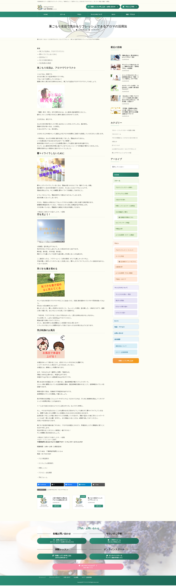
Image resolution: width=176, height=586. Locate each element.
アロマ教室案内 (44, 458)
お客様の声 (119, 267)
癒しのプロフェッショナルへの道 (121, 153)
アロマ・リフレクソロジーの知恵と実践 (123, 130)
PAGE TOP (170, 566)
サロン (116, 243)
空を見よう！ (43, 57)
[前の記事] (44, 503)
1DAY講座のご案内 (121, 212)
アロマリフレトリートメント (124, 250)
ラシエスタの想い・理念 (123, 294)
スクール (117, 181)
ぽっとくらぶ (116, 145)
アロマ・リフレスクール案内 (46, 439)
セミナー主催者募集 (122, 352)
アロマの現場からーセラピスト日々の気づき (125, 138)
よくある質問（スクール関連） (125, 235)
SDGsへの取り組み (121, 306)
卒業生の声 (119, 229)
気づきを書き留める (46, 60)
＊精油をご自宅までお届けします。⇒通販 (51, 212)
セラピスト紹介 (120, 313)
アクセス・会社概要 (45, 472)
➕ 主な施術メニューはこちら (127, 261)
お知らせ (114, 141)
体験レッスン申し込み (126, 361)
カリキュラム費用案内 (46, 463)
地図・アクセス (119, 327)
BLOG (116, 321)
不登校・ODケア (121, 279)
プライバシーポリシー (54, 577)
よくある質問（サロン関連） (124, 273)
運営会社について (121, 346)
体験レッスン (43, 468)
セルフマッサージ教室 (122, 223)
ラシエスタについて (121, 287)
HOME (116, 175)
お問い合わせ (118, 333)
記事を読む (57, 506)
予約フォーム (43, 477)
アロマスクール (116, 134)
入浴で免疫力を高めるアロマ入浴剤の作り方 (54, 406)
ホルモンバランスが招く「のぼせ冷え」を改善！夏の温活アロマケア (130, 87)
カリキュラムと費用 (122, 193)
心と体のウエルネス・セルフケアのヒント (57, 489)
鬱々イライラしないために (48, 54)
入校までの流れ (120, 199)
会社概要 (117, 339)
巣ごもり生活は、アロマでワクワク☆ (51, 51)
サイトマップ (42, 577)
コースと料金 (120, 256)
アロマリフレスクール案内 (124, 187)
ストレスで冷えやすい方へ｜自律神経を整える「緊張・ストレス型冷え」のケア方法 (130, 76)
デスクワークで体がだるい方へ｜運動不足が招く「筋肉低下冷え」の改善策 (130, 66)
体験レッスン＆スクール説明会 (125, 206)
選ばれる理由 (120, 300)
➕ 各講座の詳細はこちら (126, 217)
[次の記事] (79, 503)
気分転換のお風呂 (45, 63)
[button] (103, 7)
